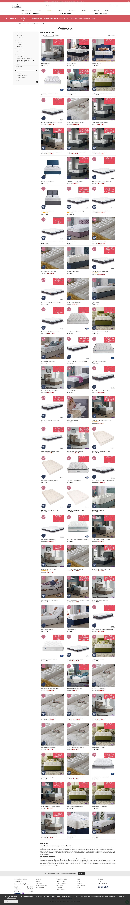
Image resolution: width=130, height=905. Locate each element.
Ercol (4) (18, 39)
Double (60, 181)
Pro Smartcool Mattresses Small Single (50, 451)
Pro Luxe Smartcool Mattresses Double (50, 331)
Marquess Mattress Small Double (75, 806)
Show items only (22, 75)
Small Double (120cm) (78, 331)
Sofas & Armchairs (26, 10)
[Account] (113, 6)
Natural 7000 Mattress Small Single (50, 688)
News (99, 881)
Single (44, 181)
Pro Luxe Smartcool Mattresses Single (101, 390)
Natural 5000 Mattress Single (48, 747)
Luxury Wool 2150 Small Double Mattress (76, 152)
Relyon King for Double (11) (22, 56)
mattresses (65, 849)
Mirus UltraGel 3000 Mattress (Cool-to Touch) (77, 539)
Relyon (61, 860)
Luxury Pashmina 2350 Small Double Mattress (78, 600)
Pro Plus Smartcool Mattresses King (75, 211)
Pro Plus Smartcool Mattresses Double (101, 211)
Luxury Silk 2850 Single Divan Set (100, 600)
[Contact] (110, 6)
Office (84, 10)
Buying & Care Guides (61, 883)
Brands (107, 10)
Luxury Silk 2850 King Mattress (48, 569)
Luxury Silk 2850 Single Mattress (49, 836)
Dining (60, 10)
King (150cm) (72, 333)
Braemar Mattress (71, 93)
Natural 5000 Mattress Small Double (75, 747)
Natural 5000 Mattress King (98, 688)
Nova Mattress (95, 836)
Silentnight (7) (20, 44)
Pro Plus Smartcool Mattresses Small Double (52, 242)
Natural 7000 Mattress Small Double (75, 777)
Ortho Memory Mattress (47, 629)
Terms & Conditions (61, 889)
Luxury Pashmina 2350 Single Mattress (50, 806)
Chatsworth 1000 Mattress (47, 211)
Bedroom (49, 10)
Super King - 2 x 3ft (85, 631)
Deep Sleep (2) (20, 37)
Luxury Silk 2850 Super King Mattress (50, 390)
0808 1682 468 (19, 881)
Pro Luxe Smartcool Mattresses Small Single (102, 629)
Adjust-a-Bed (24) (20, 35)
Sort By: (42, 35)
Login (78, 881)
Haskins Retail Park (40, 887)
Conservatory (72, 10)
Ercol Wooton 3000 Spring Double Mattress (52, 480)
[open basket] (116, 6)
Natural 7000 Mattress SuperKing (75, 569)
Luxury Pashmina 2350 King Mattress (101, 539)
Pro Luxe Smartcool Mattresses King (100, 271)
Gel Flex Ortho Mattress (72, 390)
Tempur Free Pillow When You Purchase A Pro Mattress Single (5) (26, 61)
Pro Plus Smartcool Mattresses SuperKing (51, 302)
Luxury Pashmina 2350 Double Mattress (101, 420)
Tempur (97, 849)
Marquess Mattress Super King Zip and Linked (103, 331)
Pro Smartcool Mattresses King (48, 539)
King (46, 183)
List (114, 35)
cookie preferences (11, 898)
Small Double (52, 181)
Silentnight (91, 849)
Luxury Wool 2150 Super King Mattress (101, 569)
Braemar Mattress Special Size (74, 688)
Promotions (95, 10)
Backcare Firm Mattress (72, 420)
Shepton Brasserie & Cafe (41, 885)
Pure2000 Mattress (71, 836)
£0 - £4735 (17, 69)
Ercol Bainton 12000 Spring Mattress (75, 510)
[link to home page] (17, 5)
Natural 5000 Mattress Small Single (75, 122)
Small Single (69, 241)
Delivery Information (61, 881)
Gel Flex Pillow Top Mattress (48, 361)
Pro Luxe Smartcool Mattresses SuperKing (51, 122)
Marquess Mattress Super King (99, 806)
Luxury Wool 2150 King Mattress (99, 152)
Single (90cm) (70, 331)
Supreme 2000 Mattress (73, 271)
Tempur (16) (19, 46)
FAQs (78, 887)
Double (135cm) (86, 331)
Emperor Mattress (96, 63)
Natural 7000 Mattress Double (48, 271)
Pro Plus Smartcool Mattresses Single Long (77, 361)
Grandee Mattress (71, 63)
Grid (110, 35)
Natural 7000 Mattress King (98, 242)
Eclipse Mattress (96, 302)
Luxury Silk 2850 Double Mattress (75, 451)
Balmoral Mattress (45, 63)
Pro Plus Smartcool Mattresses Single (50, 420)
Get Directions (60, 885)
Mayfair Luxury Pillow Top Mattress (49, 600)
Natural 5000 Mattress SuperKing (75, 718)
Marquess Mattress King (98, 659)
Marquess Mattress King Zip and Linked (101, 93)
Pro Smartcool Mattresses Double (75, 659)
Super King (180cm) (83, 333)
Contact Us (79, 883)
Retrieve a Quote (81, 885)
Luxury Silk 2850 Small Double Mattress (101, 718)
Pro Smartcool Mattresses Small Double (101, 181)
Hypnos (86, 849)
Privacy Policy (59, 887)
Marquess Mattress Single (47, 777)
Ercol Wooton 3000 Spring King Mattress (47, 482)
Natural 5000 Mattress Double (48, 718)
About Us (38, 881)
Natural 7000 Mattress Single (74, 302)
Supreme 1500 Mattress (98, 510)
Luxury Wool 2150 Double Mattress (75, 181)
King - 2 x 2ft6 (78, 631)
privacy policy (95, 896)
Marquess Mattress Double (98, 747)
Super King (58, 183)
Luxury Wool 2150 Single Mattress (100, 122)
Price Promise (39, 883)
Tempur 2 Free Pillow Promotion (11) (24, 58)
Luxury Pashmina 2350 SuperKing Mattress (51, 152)
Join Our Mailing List (102, 883)
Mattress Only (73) (20, 53)
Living (39, 10)
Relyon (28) (19, 42)
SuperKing (86, 243)
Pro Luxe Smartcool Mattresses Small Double (103, 480)
